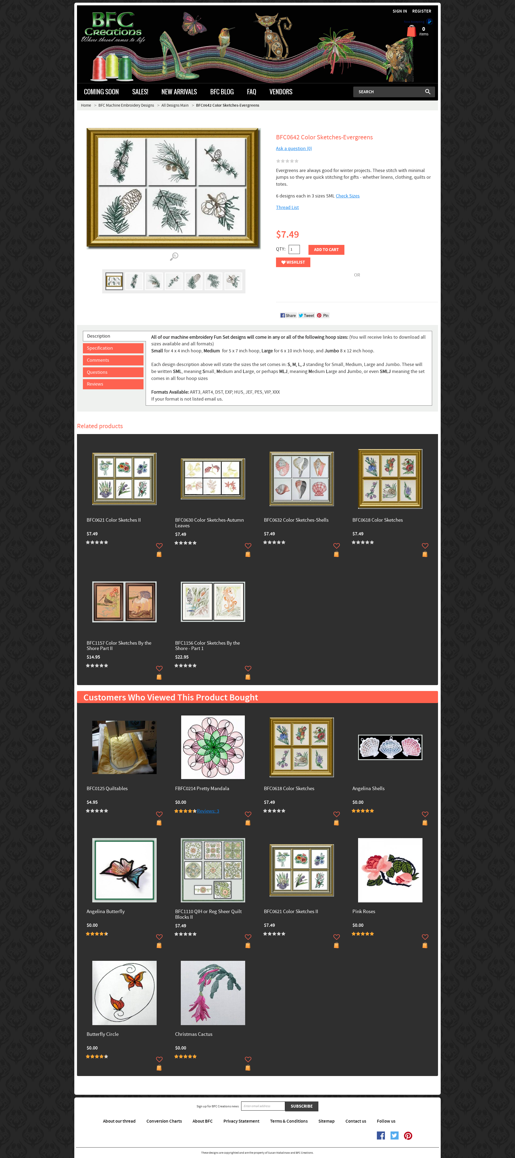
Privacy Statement (241, 1121)
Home (86, 105)
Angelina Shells (368, 789)
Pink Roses (363, 912)
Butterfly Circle (103, 1034)
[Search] (428, 91)
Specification (100, 348)
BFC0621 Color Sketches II (114, 520)
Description (98, 336)
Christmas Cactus (193, 1034)
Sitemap (326, 1121)
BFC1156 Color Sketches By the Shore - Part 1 (207, 646)
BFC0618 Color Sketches (377, 520)
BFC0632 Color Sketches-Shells (296, 520)
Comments (98, 360)
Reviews (95, 384)
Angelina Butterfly (106, 912)
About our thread (119, 1121)
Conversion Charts (164, 1121)
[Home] (122, 28)
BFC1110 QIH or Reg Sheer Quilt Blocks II (208, 914)
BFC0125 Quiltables (107, 789)
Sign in (400, 11)
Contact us (355, 1121)
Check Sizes (348, 196)
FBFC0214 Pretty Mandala (202, 789)
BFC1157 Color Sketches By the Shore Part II (119, 646)
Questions (97, 372)
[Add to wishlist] (159, 546)
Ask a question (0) (294, 148)
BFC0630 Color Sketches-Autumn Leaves (209, 523)
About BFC (203, 1121)
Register (421, 11)
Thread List (287, 207)
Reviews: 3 (208, 811)
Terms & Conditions (289, 1121)
